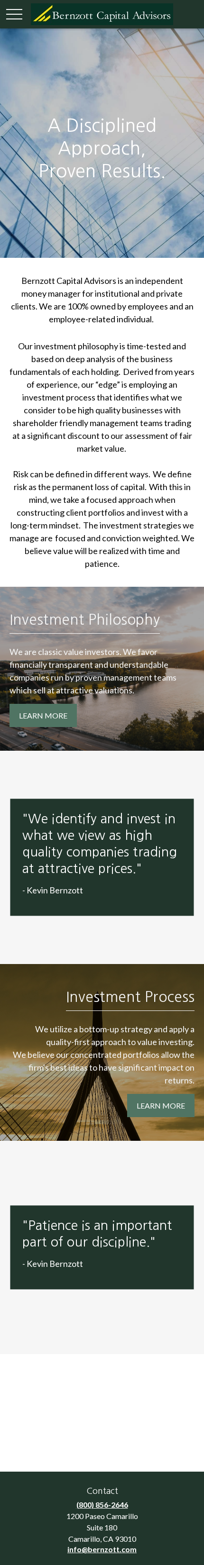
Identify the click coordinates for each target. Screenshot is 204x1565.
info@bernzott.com (102, 1549)
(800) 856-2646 (102, 1504)
